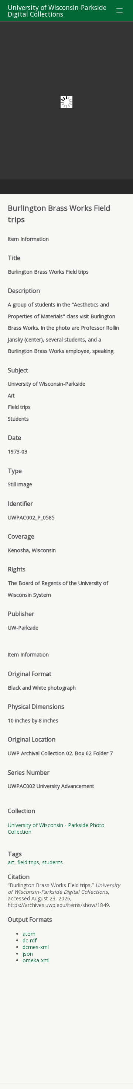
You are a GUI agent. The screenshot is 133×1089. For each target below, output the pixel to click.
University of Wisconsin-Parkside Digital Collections (57, 10)
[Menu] (120, 11)
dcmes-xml (36, 946)
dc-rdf (30, 940)
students (52, 862)
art (11, 862)
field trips (28, 862)
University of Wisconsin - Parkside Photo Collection (56, 828)
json (28, 953)
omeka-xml (36, 960)
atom (29, 933)
